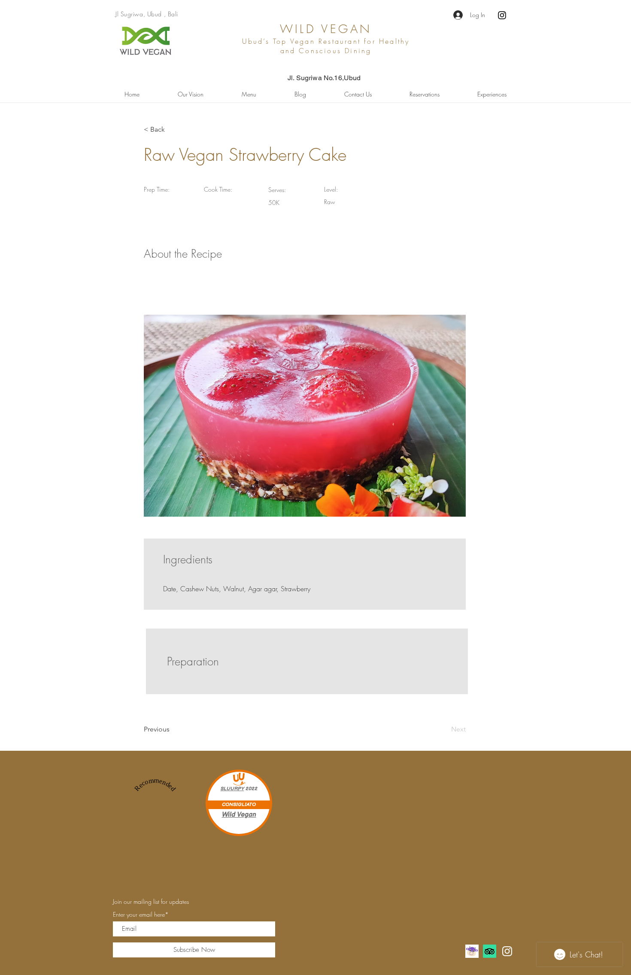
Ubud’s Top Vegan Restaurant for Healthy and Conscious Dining (326, 45)
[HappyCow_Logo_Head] (472, 951)
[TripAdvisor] (489, 951)
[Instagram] (502, 15)
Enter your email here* (141, 915)
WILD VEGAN (326, 28)
